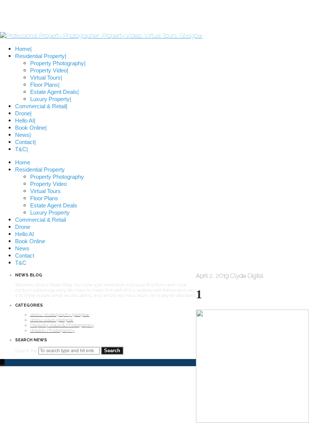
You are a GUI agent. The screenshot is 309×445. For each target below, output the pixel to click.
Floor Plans (44, 198)
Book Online (30, 241)
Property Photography (57, 176)
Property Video (48, 184)
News (22, 248)
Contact (24, 255)
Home (22, 162)
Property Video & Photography (62, 325)
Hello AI (24, 234)
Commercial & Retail (40, 219)
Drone (22, 227)
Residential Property (40, 169)
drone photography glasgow (59, 314)
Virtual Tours (45, 191)
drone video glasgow (51, 319)
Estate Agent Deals (53, 205)
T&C (20, 262)
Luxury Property (50, 212)
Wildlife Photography (52, 330)
